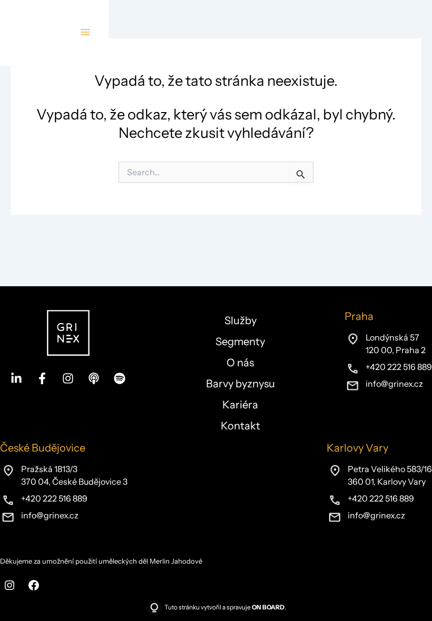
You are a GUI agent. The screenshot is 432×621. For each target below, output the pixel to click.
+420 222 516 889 (399, 367)
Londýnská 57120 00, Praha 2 (396, 343)
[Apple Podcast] (94, 378)
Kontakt (240, 425)
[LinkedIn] (16, 378)
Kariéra (240, 404)
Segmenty (240, 341)
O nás (240, 362)
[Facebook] (42, 378)
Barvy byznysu (240, 383)
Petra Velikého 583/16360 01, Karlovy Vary (390, 475)
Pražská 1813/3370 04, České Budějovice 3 (74, 475)
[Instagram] (68, 378)
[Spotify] (119, 378)
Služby (240, 320)
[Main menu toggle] (85, 32)
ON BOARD (268, 607)
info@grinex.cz (394, 383)
